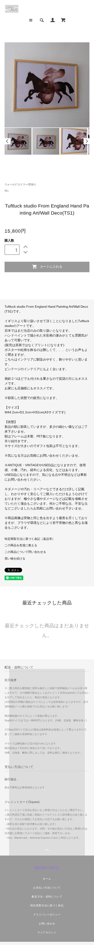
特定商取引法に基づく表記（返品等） (30, 539)
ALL (7, 190)
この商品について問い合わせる (25, 552)
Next (86, 141)
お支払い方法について (47, 887)
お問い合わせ (47, 923)
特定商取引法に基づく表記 (46, 905)
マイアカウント (47, 932)
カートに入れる (51, 266)
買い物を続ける (15, 558)
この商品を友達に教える (21, 545)
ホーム (47, 878)
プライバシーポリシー (47, 914)
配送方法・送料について (47, 896)
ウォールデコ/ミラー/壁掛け (20, 184)
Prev (7, 141)
